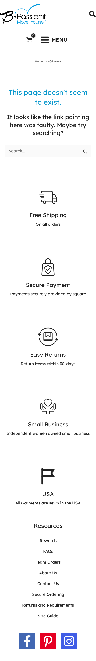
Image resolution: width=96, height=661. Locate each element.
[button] (92, 14)
